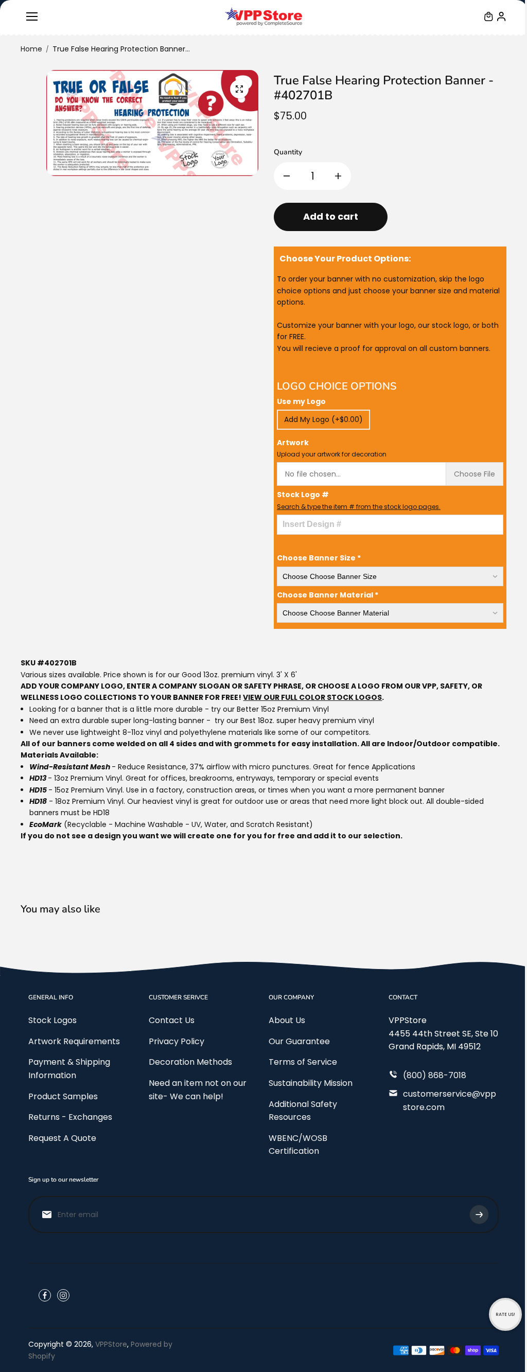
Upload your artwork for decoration (332, 454)
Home (31, 49)
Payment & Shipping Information (69, 1068)
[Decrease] (287, 176)
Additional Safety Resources (303, 1110)
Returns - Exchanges (70, 1117)
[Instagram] (63, 1295)
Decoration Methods (190, 1062)
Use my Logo (301, 401)
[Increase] (338, 176)
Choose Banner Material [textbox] (327, 595)
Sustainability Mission (311, 1083)
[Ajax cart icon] (488, 16)
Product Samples (63, 1096)
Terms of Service (303, 1062)
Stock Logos (52, 1020)
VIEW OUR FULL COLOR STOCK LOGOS (312, 697)
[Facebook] (45, 1295)
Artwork (332, 448)
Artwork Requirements (74, 1041)
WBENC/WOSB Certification (298, 1144)
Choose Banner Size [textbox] (319, 558)
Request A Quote (62, 1138)
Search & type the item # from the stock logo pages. (359, 506)
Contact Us (172, 1020)
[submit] (479, 1214)
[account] (501, 16)
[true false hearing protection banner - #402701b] (239, 89)
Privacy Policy (176, 1041)
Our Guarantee (299, 1041)
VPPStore (111, 1344)
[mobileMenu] (32, 16)
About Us (287, 1020)
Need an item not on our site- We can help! (198, 1089)
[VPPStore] (263, 16)
